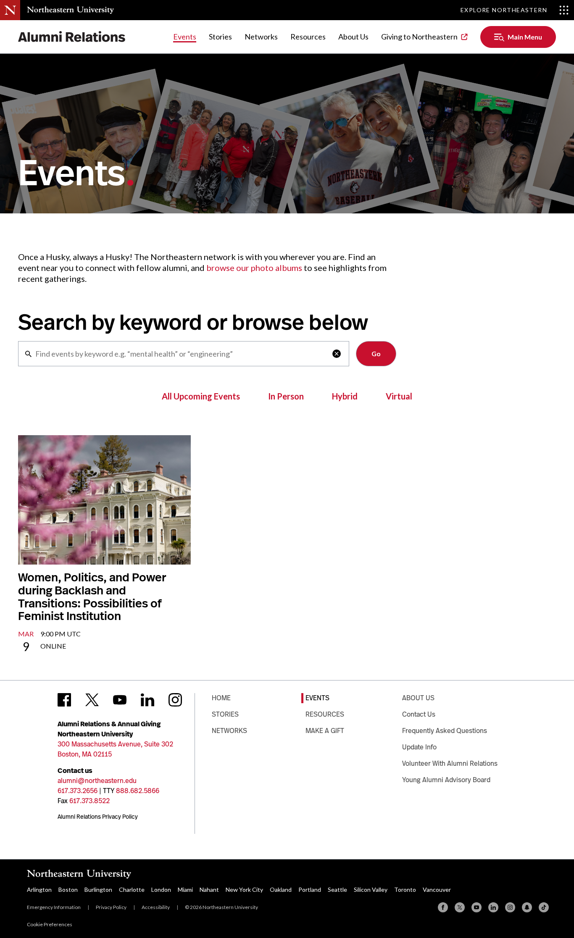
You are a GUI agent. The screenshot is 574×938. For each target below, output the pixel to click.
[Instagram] (510, 907)
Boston (68, 889)
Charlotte (132, 889)
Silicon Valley (370, 889)
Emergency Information (54, 907)
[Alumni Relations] (72, 36)
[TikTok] (544, 907)
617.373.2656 (77, 791)
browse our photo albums (254, 268)
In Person (286, 396)
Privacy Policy (111, 907)
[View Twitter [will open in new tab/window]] (92, 700)
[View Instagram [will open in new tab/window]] (175, 700)
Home (221, 698)
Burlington (98, 889)
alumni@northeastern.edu (97, 781)
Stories (220, 36)
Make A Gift (324, 731)
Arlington (39, 889)
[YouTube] (476, 907)
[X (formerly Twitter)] (460, 907)
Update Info (419, 747)
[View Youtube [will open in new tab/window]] (119, 700)
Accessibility (156, 907)
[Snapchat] (527, 907)
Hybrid (345, 396)
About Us (353, 36)
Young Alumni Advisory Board (446, 780)
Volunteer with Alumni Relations (450, 763)
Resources (308, 36)
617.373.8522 (89, 801)
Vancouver (437, 889)
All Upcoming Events (201, 396)
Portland (309, 889)
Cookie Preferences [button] (49, 924)
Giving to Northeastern (419, 36)
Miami (185, 889)
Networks (261, 36)
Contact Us (418, 714)
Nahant (209, 889)
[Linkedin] (493, 907)
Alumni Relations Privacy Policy (98, 816)
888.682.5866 (137, 791)
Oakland (281, 889)
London (161, 889)
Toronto (405, 889)
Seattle (337, 889)
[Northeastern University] (70, 10)
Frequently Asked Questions (444, 731)
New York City (244, 889)
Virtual (399, 396)
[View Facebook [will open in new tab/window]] (64, 700)
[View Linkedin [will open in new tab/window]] (147, 700)
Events (184, 36)
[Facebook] (443, 907)
